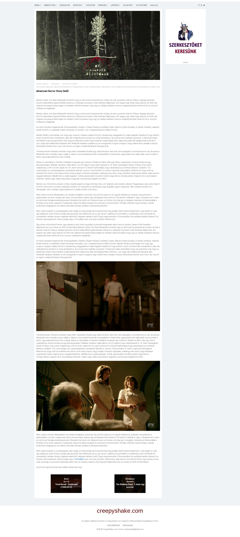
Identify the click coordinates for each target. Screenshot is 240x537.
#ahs (86, 87)
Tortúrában (79, 459)
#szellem (152, 87)
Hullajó (154, 5)
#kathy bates (106, 87)
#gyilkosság (120, 87)
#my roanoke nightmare (44, 87)
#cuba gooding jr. (95, 87)
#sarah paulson (143, 87)
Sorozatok (65, 5)
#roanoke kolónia (131, 87)
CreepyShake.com (110, 529)
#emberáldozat (66, 87)
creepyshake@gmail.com (133, 529)
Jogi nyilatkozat (113, 525)
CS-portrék (141, 5)
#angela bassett (78, 87)
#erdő (114, 87)
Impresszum (128, 525)
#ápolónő (57, 87)
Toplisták (90, 5)
